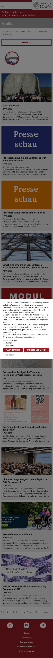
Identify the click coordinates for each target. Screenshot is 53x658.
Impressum (9, 355)
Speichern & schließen (36, 350)
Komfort (9, 343)
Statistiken (10, 345)
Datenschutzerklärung (25, 337)
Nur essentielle (11, 341)
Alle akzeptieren (13, 350)
